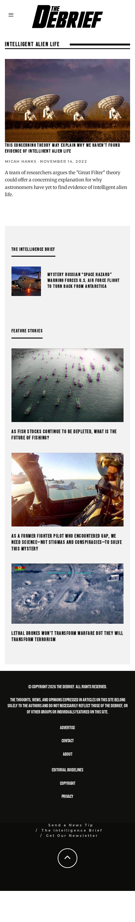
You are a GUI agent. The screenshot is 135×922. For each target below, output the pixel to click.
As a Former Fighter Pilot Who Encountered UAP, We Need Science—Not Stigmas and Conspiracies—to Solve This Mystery (66, 542)
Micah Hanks (21, 161)
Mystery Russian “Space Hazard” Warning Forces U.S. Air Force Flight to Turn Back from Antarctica (84, 280)
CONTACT (68, 741)
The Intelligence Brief (72, 830)
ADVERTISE (67, 727)
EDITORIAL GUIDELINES (67, 770)
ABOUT (67, 754)
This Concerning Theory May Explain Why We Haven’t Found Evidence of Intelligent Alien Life (62, 148)
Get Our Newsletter (72, 836)
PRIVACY (67, 796)
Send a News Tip (71, 825)
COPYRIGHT (67, 783)
